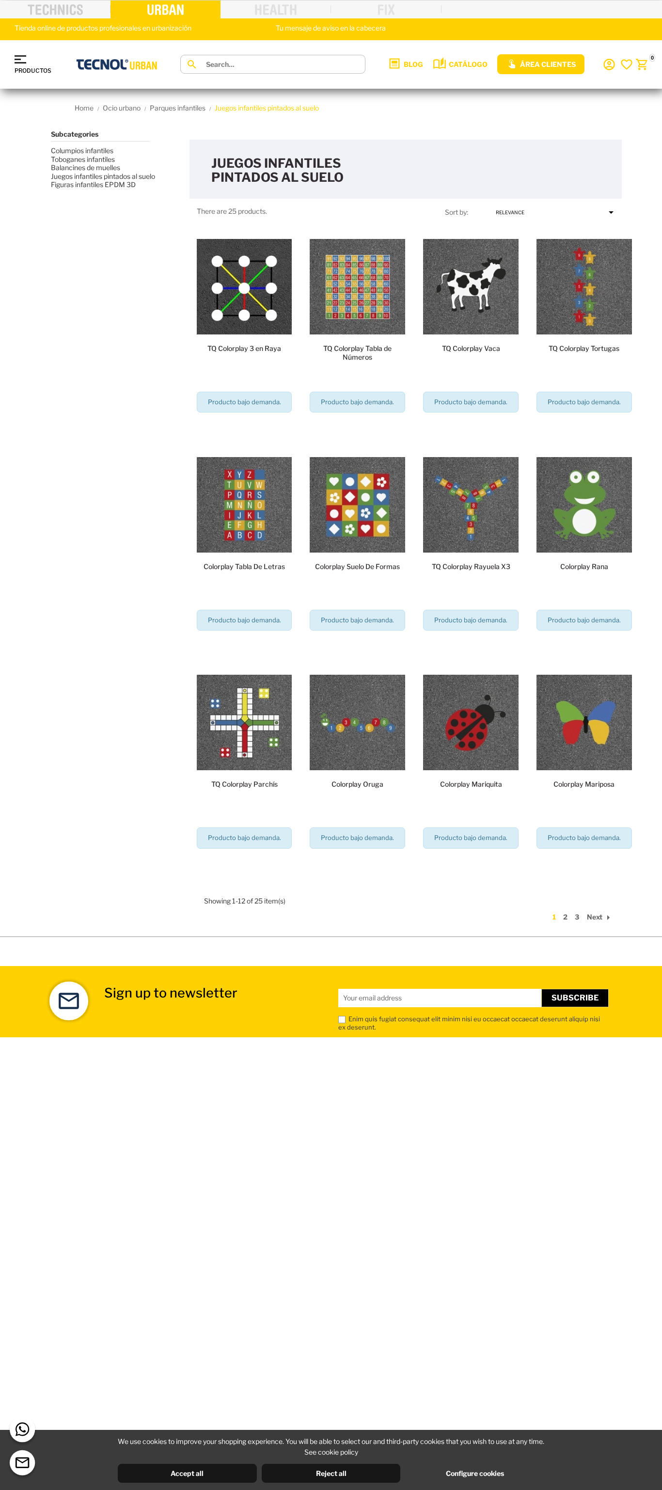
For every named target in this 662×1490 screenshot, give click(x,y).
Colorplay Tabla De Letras (244, 566)
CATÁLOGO (468, 64)
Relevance (556, 212)
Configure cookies (475, 1473)
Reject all (331, 1473)
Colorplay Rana (584, 566)
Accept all (187, 1473)
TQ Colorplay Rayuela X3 (471, 566)
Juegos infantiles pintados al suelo (103, 176)
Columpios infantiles (82, 150)
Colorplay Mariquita (471, 784)
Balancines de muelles (85, 167)
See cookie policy (331, 1452)
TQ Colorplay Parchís (244, 784)
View (244, 430)
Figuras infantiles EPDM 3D (93, 184)
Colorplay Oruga (357, 784)
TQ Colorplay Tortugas (584, 348)
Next (600, 917)
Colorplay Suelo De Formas (357, 566)
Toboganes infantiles (83, 159)
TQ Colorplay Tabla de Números (357, 352)
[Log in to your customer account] (609, 64)
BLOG (413, 64)
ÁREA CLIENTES (548, 64)
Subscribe (575, 997)
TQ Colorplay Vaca (471, 348)
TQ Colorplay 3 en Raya (244, 348)
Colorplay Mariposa (584, 784)
